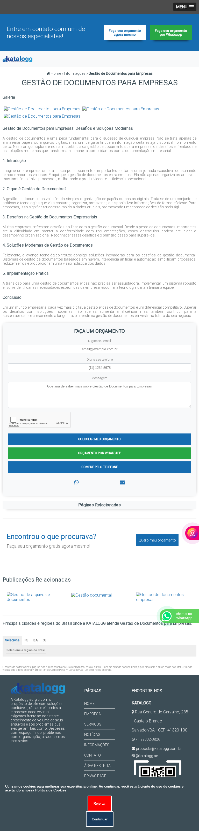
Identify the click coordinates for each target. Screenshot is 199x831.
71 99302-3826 (147, 739)
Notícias (92, 735)
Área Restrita (97, 766)
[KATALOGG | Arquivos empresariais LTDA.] (38, 688)
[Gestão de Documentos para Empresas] (42, 108)
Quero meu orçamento (157, 540)
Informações (96, 745)
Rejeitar (100, 803)
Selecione (12, 640)
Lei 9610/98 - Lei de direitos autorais (89, 669)
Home (89, 704)
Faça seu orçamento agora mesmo (125, 32)
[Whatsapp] (76, 482)
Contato (92, 755)
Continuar (100, 819)
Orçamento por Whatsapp (99, 453)
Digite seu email (99, 341)
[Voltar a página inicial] (17, 58)
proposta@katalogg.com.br (158, 748)
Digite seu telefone (100, 359)
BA (35, 640)
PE (26, 640)
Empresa (92, 714)
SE (44, 640)
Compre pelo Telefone (99, 467)
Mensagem (99, 378)
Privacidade (95, 776)
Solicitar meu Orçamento (99, 439)
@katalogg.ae (146, 756)
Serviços (92, 724)
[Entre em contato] (122, 482)
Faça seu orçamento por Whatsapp (171, 32)
